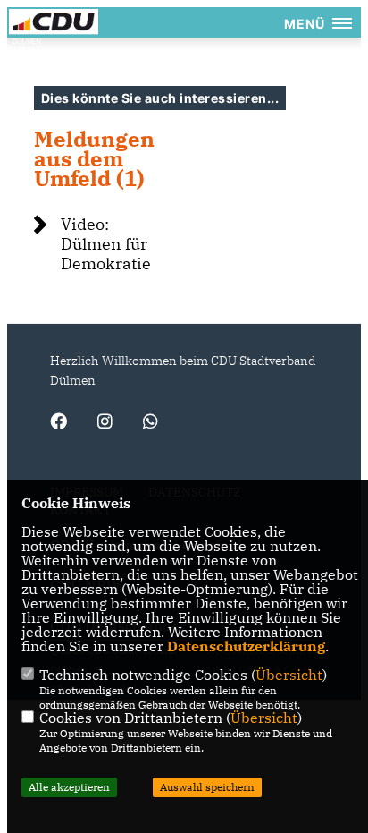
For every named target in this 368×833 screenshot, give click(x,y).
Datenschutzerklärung (246, 646)
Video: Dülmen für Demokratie (106, 244)
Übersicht (288, 675)
